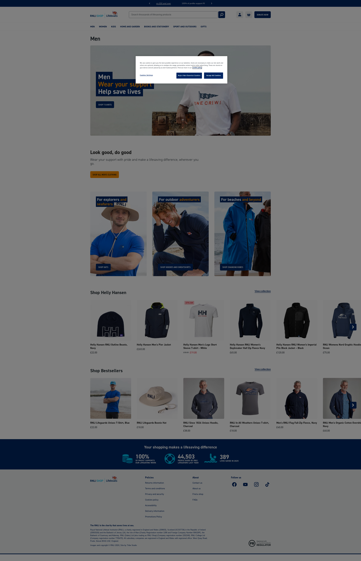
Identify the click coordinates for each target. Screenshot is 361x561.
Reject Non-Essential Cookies (189, 75)
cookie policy (197, 68)
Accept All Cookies (213, 75)
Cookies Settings (146, 75)
